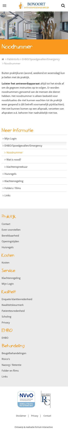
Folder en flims (10, 370)
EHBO (5, 337)
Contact (6, 224)
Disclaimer (21, 415)
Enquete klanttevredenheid (17, 299)
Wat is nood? (13, 159)
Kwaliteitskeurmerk (13, 304)
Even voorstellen (11, 229)
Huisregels (10, 173)
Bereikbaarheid (10, 235)
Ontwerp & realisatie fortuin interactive (34, 427)
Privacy (6, 322)
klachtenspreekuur (17, 166)
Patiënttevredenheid (13, 310)
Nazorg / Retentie (11, 364)
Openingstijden (10, 241)
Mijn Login (10, 138)
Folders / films (12, 188)
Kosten (5, 262)
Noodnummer (12, 63)
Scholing (6, 316)
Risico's (6, 359)
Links (7, 195)
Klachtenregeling (13, 181)
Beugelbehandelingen (14, 353)
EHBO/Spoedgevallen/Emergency (41, 59)
